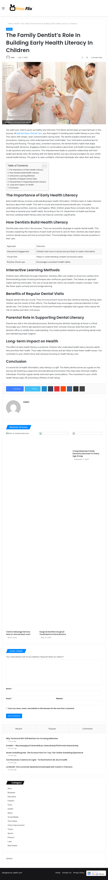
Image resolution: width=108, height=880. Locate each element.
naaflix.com (17, 873)
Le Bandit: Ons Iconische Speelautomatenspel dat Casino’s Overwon (39, 767)
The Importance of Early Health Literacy (26, 170)
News (10, 813)
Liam (12, 57)
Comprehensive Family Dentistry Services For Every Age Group (86, 453)
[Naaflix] (21, 8)
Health (17, 23)
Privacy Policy (78, 873)
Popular (52, 728)
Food (10, 805)
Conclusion (14, 188)
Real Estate (12, 845)
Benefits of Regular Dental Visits (23, 179)
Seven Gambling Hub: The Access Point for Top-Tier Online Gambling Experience (44, 752)
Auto (10, 788)
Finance (11, 837)
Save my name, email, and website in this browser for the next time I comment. (41, 708)
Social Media (13, 817)
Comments (87, 728)
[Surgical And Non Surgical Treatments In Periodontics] (54, 530)
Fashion (11, 801)
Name (9, 689)
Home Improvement (16, 825)
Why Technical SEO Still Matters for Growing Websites (32, 738)
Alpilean (9, 858)
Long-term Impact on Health (22, 185)
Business (11, 792)
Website (59, 698)
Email (9, 698)
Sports (10, 833)
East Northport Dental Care (29, 133)
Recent (18, 728)
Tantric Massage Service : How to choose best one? (18, 633)
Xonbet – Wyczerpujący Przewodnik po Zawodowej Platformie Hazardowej (42, 745)
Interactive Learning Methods (22, 176)
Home (10, 23)
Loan (10, 841)
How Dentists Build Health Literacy (24, 173)
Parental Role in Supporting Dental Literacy (27, 182)
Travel (10, 829)
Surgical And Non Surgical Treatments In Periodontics (52, 633)
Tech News (12, 821)
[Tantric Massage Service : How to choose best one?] (20, 530)
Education (12, 797)
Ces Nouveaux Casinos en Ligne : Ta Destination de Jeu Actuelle (36, 759)
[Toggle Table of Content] (43, 166)
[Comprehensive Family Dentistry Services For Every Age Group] (87, 440)
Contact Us (66, 873)
